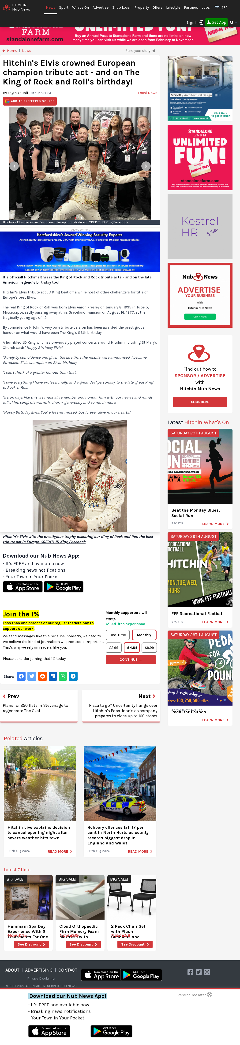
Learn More (213, 523)
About (12, 970)
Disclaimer (47, 978)
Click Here (200, 402)
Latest (198, 422)
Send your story (138, 50)
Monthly (144, 635)
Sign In (193, 22)
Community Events (187, 710)
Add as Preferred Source (33, 101)
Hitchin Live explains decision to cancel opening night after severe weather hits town (39, 832)
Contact (67, 970)
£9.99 (149, 647)
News (50, 7)
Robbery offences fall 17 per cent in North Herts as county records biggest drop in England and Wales (118, 835)
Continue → (131, 659)
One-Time (118, 635)
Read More (58, 851)
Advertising (39, 970)
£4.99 (132, 647)
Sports (177, 523)
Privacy (32, 978)
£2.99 (113, 647)
